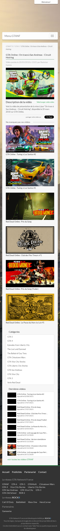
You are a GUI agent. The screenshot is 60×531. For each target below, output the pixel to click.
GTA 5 (10, 337)
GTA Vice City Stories (16, 362)
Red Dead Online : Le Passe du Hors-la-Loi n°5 (25, 322)
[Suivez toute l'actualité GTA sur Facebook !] (36, 8)
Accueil (5, 472)
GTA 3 (10, 378)
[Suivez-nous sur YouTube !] (50, 8)
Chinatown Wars (46, 484)
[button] (30, 83)
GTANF (5, 484)
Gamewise (7, 511)
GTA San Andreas (14, 370)
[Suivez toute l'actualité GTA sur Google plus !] (45, 8)
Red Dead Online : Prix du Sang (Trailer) (22, 289)
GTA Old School (9, 493)
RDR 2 (22, 493)
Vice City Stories (17, 487)
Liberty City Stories (36, 487)
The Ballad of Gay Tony (17, 353)
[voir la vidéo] (30, 139)
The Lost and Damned (16, 349)
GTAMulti (32, 484)
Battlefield (20, 502)
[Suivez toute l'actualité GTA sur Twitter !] (40, 8)
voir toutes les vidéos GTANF (20, 459)
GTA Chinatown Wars (16, 357)
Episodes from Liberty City (18, 345)
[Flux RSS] (55, 8)
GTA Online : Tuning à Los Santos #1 (21, 188)
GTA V (17, 46)
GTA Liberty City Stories (17, 366)
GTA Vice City (13, 374)
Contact (42, 472)
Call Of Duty (8, 502)
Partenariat (30, 472)
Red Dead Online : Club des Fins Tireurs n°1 (24, 255)
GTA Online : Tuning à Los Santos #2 (21, 154)
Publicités (17, 472)
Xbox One (32, 502)
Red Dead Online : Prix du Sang (18, 221)
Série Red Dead (13, 382)
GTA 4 (10, 341)
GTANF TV (9, 46)
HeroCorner (45, 502)
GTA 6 (14, 484)
